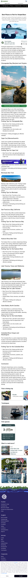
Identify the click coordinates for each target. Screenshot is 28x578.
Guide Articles (18, 5)
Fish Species (5, 5)
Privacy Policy (4, 573)
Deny (7, 576)
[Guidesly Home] (4, 1)
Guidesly (16, 562)
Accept (20, 576)
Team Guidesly (7, 41)
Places (11, 5)
